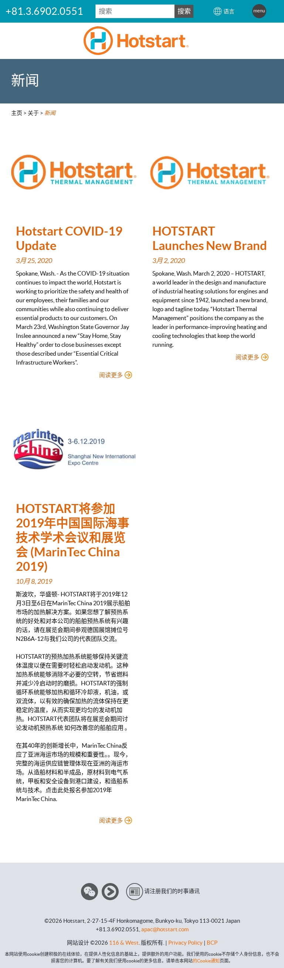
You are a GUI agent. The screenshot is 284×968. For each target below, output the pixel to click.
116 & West (124, 942)
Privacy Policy (185, 942)
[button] (223, 11)
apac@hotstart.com (165, 929)
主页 (16, 113)
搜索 (184, 11)
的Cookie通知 (206, 960)
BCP (212, 942)
